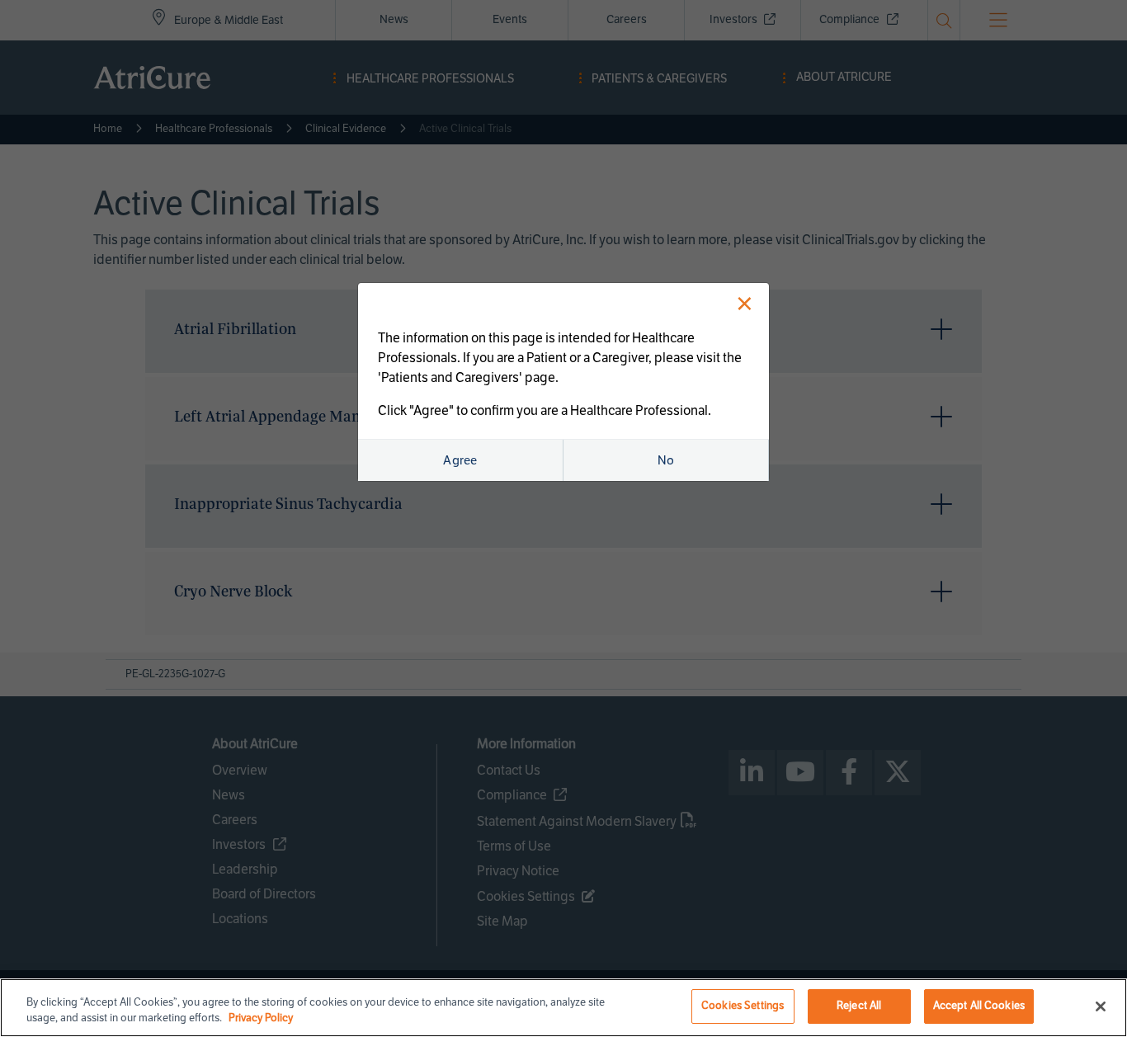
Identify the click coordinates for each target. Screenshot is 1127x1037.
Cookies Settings (742, 1005)
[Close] (1100, 1006)
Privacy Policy (261, 1018)
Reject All (859, 1005)
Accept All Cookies (979, 1005)
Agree (460, 460)
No (666, 460)
